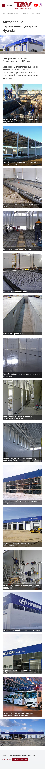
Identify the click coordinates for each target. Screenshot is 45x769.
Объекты (13, 13)
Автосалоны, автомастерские (29, 13)
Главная (6, 13)
